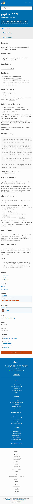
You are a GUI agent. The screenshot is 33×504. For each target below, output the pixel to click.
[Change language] (30, 2)
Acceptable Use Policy (16, 439)
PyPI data (4, 295)
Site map (24, 501)
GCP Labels (6, 280)
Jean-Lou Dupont (9, 318)
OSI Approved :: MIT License (10, 338)
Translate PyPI (16, 420)
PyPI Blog (16, 400)
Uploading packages (15, 386)
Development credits (15, 423)
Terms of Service (15, 431)
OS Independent (7, 343)
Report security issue (16, 433)
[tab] (16, 29)
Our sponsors (16, 408)
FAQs (16, 392)
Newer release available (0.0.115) (10, 300)
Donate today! (16, 374)
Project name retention (16, 390)
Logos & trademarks (16, 406)
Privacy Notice (16, 437)
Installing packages (16, 385)
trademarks (8, 499)
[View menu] (26, 2)
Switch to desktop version (16, 443)
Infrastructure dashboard (16, 402)
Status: (16, 370)
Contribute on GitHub (16, 418)
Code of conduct (15, 435)
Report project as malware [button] (16, 352)
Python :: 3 (6, 347)
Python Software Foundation (18, 499)
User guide (16, 388)
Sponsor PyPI (16, 422)
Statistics (17, 404)
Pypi (4, 278)
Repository (6, 276)
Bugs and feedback (16, 416)
